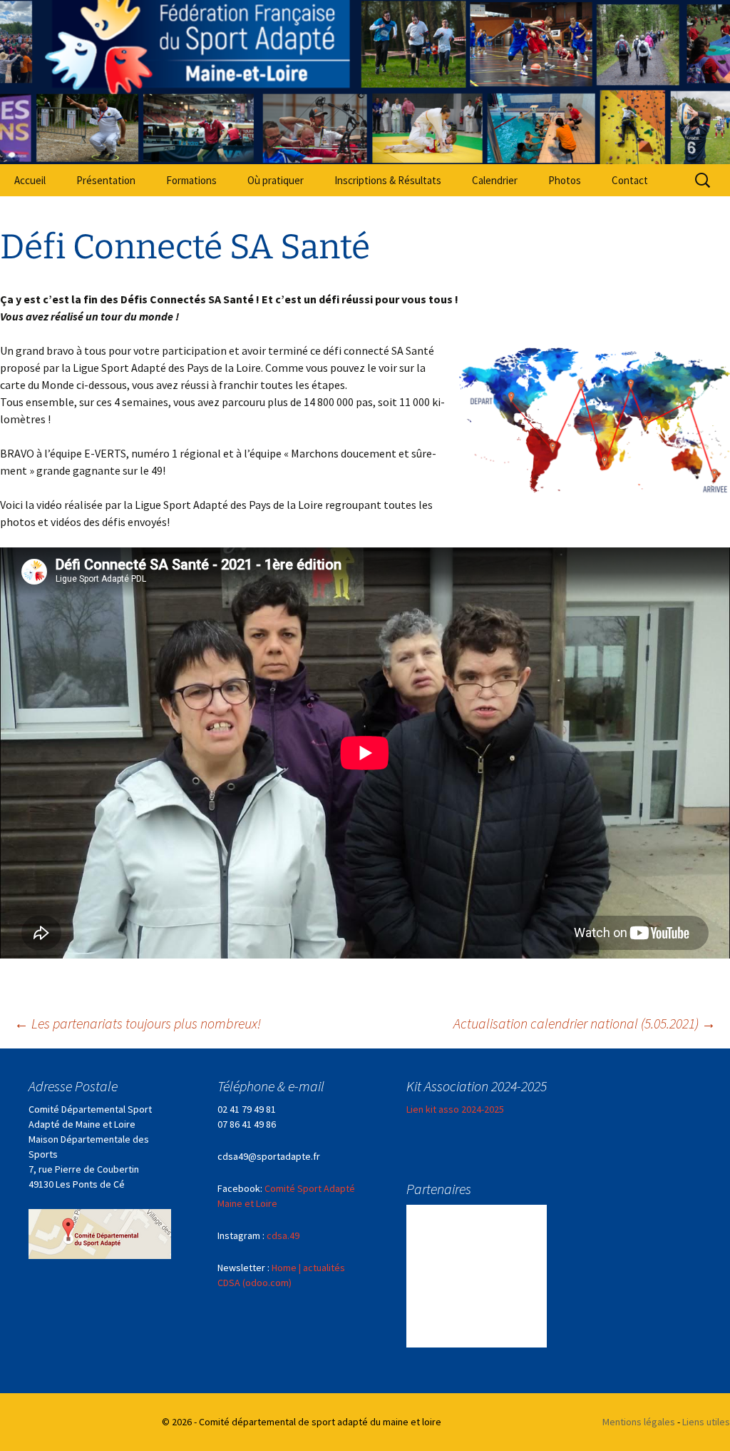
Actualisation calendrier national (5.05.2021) (584, 1023)
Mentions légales (638, 1421)
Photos (564, 180)
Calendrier (495, 180)
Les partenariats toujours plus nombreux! (137, 1023)
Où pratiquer (275, 180)
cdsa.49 (283, 1235)
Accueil (30, 180)
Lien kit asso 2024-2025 (455, 1109)
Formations (191, 180)
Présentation (105, 180)
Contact (630, 180)
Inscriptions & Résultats (387, 180)
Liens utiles (706, 1421)
